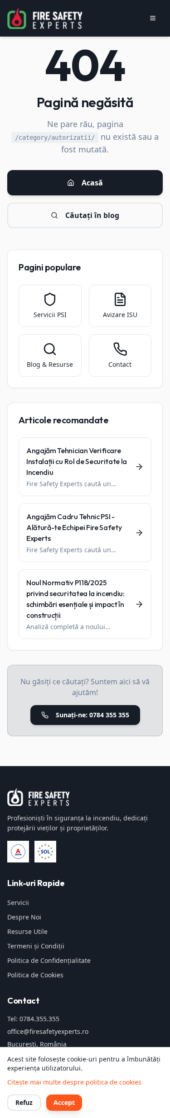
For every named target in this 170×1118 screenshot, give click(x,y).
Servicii (18, 902)
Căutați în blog (92, 215)
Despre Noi (24, 917)
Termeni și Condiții (35, 946)
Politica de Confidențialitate (49, 960)
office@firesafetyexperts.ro (47, 1031)
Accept (64, 1102)
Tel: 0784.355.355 (33, 1018)
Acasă (92, 183)
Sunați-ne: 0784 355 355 (92, 715)
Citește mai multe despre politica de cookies (74, 1082)
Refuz (24, 1102)
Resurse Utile (27, 931)
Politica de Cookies (35, 975)
